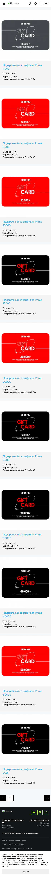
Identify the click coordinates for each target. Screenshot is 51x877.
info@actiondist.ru (39, 820)
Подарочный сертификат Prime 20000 (22, 380)
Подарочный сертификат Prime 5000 (22, 145)
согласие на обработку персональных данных (28, 862)
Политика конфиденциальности (17, 848)
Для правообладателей (13, 844)
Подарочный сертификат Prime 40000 (22, 614)
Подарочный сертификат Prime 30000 (22, 536)
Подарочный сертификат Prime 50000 (22, 692)
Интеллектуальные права (14, 840)
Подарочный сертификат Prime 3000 (22, 458)
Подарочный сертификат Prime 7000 (22, 771)
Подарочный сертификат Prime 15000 (22, 301)
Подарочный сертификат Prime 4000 (22, 67)
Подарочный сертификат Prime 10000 (22, 223)
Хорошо (26, 871)
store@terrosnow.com (13, 821)
